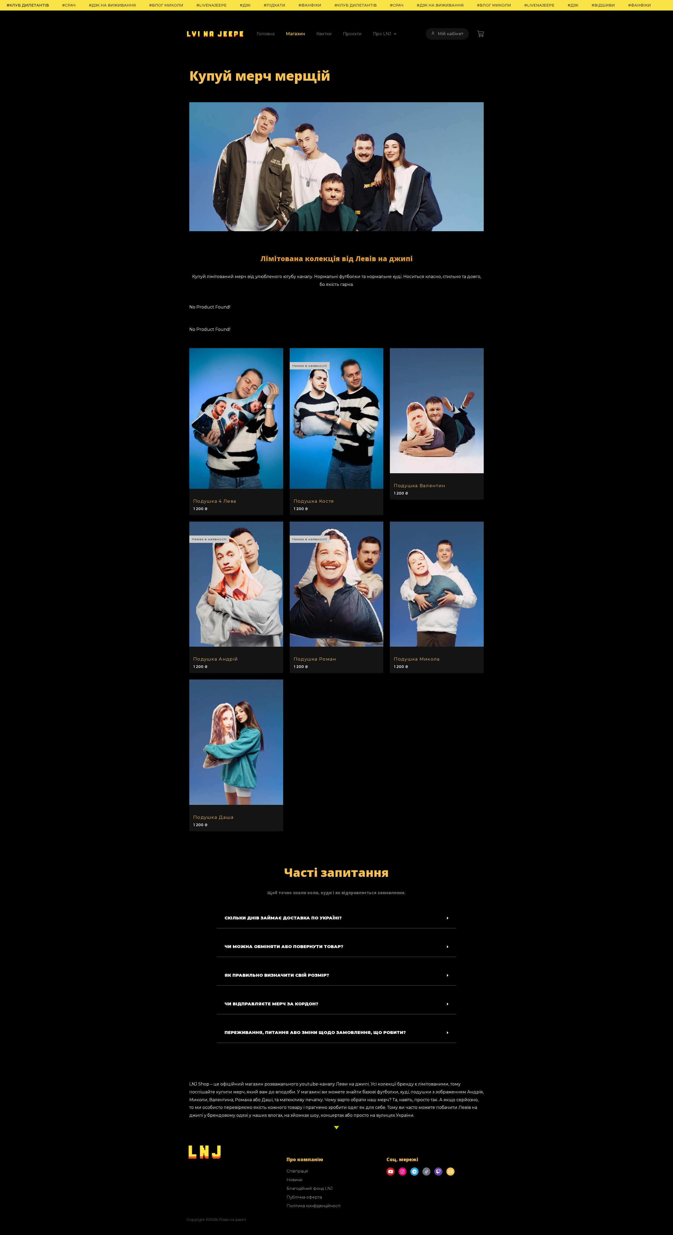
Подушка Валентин (419, 485)
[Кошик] (481, 34)
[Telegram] (414, 1171)
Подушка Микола (417, 659)
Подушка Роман (315, 659)
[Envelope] (450, 1171)
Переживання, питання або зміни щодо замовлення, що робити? (315, 1032)
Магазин (295, 33)
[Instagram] (403, 1171)
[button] (336, 918)
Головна (266, 33)
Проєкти (352, 33)
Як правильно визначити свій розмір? (277, 975)
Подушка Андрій (215, 659)
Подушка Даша (213, 817)
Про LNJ (382, 33)
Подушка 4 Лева (214, 501)
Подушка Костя (314, 501)
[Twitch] (438, 1171)
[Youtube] (390, 1171)
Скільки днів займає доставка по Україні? (283, 917)
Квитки (324, 33)
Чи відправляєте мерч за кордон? (271, 1003)
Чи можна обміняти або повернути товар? (284, 946)
